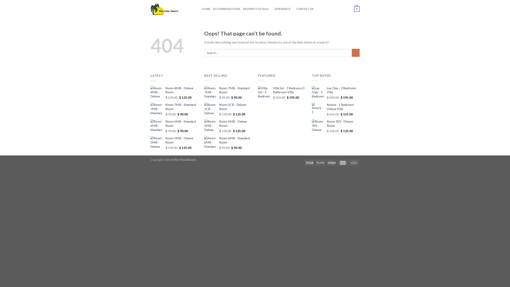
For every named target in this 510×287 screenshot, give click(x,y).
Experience (282, 9)
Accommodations (226, 9)
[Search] (197, 9)
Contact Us (305, 9)
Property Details (256, 9)
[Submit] (356, 53)
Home (206, 9)
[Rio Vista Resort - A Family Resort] (170, 9)
